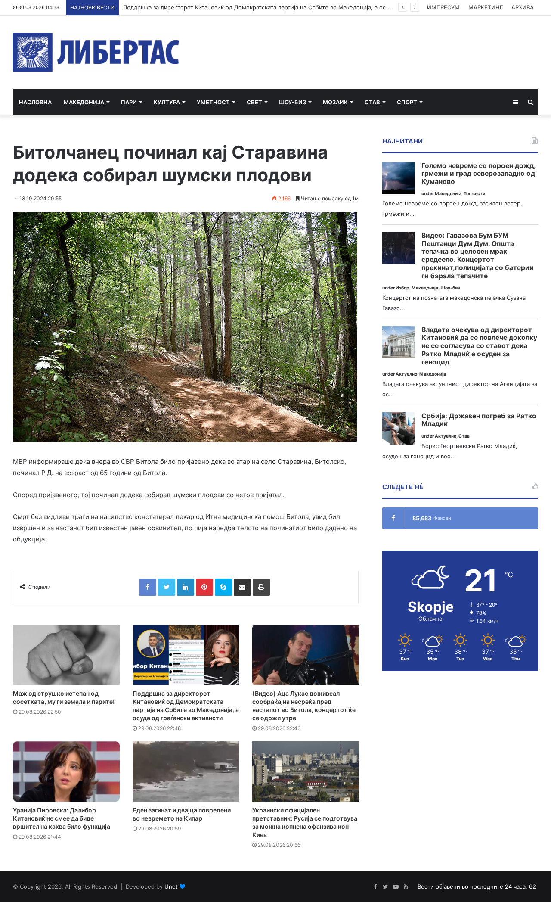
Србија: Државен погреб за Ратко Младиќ (478, 420)
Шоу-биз (292, 102)
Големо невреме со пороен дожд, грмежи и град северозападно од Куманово (478, 174)
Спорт (407, 102)
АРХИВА (522, 7)
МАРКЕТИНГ (485, 7)
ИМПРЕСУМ (443, 7)
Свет (254, 102)
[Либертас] (96, 52)
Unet (171, 886)
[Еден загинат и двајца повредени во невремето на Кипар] (186, 771)
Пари (129, 102)
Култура (167, 102)
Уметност (213, 102)
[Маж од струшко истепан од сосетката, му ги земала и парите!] (66, 655)
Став (372, 102)
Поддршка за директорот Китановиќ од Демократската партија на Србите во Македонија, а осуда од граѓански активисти (293, 7)
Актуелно (406, 374)
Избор (402, 288)
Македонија (84, 102)
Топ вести (474, 193)
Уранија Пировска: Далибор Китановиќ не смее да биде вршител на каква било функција (61, 818)
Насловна (35, 102)
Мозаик (335, 102)
